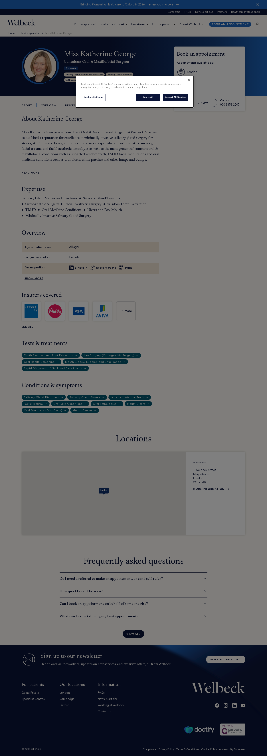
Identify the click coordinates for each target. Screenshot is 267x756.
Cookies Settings (93, 97)
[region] (135, 92)
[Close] (189, 80)
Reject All (148, 97)
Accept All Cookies (175, 97)
